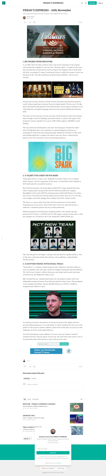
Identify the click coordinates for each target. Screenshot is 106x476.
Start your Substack (48, 468)
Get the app (61, 468)
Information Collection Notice (52, 458)
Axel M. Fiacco (30, 16)
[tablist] (30, 378)
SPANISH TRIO (29, 415)
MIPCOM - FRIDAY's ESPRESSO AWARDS (39, 404)
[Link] (20, 61)
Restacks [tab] (33, 378)
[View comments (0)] (30, 22)
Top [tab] (25, 399)
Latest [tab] (29, 399)
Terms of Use (61, 456)
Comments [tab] (27, 378)
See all (26, 438)
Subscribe (92, 3)
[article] (53, 407)
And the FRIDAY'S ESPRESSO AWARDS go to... (35, 406)
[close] (69, 429)
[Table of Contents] (2, 238)
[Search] (82, 3)
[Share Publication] (85, 3)
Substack (44, 472)
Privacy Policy (65, 458)
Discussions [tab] (35, 399)
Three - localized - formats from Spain (33, 418)
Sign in (101, 3)
